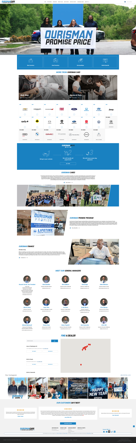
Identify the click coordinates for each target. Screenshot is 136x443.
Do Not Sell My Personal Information (125, 440)
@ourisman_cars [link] (126, 375)
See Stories (68, 182)
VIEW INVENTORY (50, 351)
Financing (55, 1)
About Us (87, 1)
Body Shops (66, 1)
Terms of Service (59, 433)
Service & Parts (73, 1)
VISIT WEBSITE (34, 351)
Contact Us (23, 257)
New (45, 1)
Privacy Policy (65, 433)
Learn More (25, 97)
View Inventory (25, 139)
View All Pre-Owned (99, 139)
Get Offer (68, 163)
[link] (18, 388)
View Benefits (75, 227)
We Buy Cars (60, 1)
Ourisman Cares (80, 1)
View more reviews (68, 423)
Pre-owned (49, 1)
